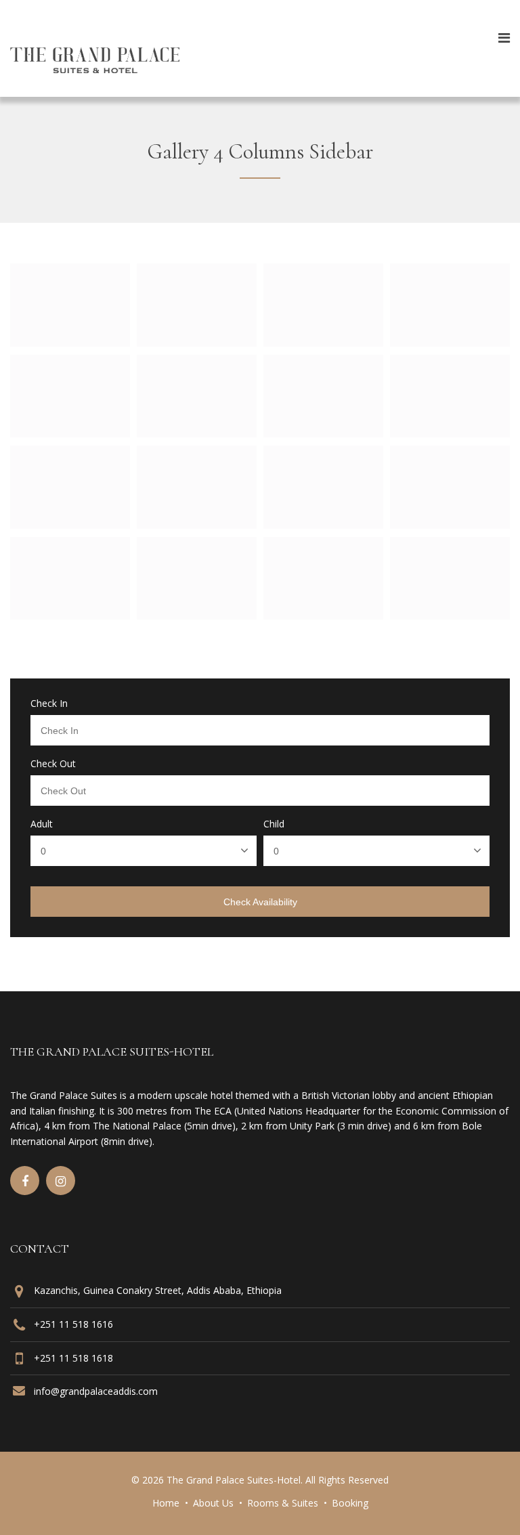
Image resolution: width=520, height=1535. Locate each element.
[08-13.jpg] (450, 342)
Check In (49, 703)
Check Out (53, 764)
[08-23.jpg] (197, 615)
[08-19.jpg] (197, 524)
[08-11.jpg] (197, 342)
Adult (41, 824)
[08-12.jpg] (323, 342)
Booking (350, 1502)
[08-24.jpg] (323, 615)
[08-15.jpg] (197, 433)
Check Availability (260, 901)
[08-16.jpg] (323, 433)
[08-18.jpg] (70, 524)
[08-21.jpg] (450, 524)
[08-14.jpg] (70, 433)
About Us (213, 1502)
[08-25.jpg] (450, 615)
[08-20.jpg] (323, 524)
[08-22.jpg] (70, 615)
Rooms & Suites (282, 1502)
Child (273, 824)
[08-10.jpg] (70, 342)
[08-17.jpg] (450, 433)
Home (165, 1502)
